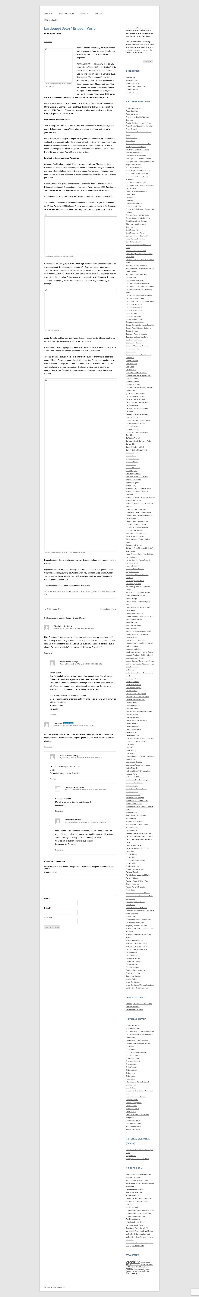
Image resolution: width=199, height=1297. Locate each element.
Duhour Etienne (131, 444)
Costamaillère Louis (133, 384)
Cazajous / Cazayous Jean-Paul (137, 346)
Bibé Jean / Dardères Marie (136, 224)
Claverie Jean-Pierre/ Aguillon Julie (138, 376)
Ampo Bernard (131, 129)
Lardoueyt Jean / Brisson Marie (137, 697)
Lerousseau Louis (132, 735)
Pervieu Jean (131, 863)
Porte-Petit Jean (132, 878)
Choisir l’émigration (133, 1207)
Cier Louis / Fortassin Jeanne (136, 373)
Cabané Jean (131, 277)
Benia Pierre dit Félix (133, 206)
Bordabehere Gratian (133, 242)
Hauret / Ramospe (132, 566)
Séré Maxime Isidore (133, 1126)
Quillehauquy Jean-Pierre (135, 902)
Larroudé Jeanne (132, 708)
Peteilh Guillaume (132, 866)
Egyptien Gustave (132, 459)
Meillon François (132, 786)
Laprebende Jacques (133, 688)
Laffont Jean (130, 670)
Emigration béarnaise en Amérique (138, 1213)
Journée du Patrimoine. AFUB (137, 1228)
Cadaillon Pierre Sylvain (134, 280)
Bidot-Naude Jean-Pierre (135, 233)
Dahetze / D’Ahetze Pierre (135, 399)
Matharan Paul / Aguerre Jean (137, 777)
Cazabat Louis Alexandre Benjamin (138, 1043)
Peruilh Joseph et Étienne (135, 860)
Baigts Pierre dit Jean (134, 165)
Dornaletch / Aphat (132, 426)
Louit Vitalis (130, 753)
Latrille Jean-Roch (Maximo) (136, 720)
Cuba (138, 1267)
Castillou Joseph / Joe (134, 340)
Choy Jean (130, 367)
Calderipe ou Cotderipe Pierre (137, 1040)
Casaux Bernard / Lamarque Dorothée (140, 325)
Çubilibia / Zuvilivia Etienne (135, 393)
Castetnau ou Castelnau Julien (137, 337)
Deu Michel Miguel (132, 1055)
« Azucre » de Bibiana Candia (137, 1180)
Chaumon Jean (131, 364)
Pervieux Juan (131, 1112)
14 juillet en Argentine (134, 1192)
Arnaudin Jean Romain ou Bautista (138, 144)
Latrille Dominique (132, 717)
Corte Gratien (131, 1049)
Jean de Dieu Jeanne (134, 625)
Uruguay (131, 1273)
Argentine (94, 591)
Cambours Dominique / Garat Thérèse (140, 286)
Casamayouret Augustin (134, 319)
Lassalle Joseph (132, 714)
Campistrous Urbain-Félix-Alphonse (139, 295)
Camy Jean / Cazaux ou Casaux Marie (140, 301)
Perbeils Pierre (131, 854)
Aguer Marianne (132, 114)
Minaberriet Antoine (133, 795)
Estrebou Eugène (132, 483)
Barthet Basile (131, 188)
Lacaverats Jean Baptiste (135, 658)
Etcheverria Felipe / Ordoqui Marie (138, 512)
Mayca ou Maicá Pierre (134, 783)
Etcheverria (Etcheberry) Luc (136, 509)
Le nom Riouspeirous (134, 729)
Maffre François (132, 768)
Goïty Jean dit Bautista (134, 545)
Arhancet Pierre (131, 138)
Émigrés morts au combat (135, 1216)
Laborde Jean (131, 1085)
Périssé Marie (131, 857)
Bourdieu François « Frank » (136, 266)
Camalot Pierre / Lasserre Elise (137, 283)
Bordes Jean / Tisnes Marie (136, 251)
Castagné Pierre (132, 331)
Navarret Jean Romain (134, 821)
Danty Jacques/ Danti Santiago (137, 402)
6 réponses (48, 42)
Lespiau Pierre (131, 744)
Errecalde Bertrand (133, 1061)
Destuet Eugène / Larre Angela (137, 414)
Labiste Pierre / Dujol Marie (136, 640)
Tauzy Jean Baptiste (133, 976)
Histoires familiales (66, 13)
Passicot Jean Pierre (133, 845)
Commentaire (50, 872)
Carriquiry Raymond (133, 316)
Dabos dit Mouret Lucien (135, 396)
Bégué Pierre (131, 197)
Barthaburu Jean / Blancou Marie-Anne (140, 185)
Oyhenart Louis (131, 830)
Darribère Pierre (132, 405)
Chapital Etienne (132, 361)
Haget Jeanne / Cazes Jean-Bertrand (139, 554)
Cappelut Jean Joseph (134, 307)
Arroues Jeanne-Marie (134, 153)
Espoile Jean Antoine (133, 480)
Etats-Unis (145, 1267)
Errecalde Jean (131, 1064)
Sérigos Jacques (132, 964)
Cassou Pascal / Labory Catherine (138, 328)
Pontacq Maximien (132, 872)
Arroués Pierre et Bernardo (136, 156)
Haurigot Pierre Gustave (135, 569)
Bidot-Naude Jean (53, 609)
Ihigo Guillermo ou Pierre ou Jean (138, 607)
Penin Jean (130, 851)
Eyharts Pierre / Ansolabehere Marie (139, 515)
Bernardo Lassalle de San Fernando (139, 1034)
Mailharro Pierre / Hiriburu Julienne (138, 771)
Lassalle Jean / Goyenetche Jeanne (139, 711)
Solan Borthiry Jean (133, 973)
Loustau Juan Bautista (134, 762)
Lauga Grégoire (108, 609)
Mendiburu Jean (132, 792)
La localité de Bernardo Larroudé (138, 1234)
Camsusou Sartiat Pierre (135, 298)
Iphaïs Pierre (130, 610)
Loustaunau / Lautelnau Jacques (138, 765)
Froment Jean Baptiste (134, 530)
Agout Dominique (132, 111)
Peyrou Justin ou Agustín (135, 869)
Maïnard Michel (131, 774)
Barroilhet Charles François (136, 182)
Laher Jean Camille (133, 679)
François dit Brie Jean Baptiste (137, 527)
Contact (98, 13)
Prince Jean (130, 890)
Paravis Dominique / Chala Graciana (139, 836)
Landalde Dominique (133, 685)
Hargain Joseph (132, 557)
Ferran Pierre (131, 518)
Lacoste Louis (131, 1088)
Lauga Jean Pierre (132, 726)
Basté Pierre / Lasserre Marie (136, 191)
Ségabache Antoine (133, 958)
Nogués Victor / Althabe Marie (137, 824)
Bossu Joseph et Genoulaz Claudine (139, 254)
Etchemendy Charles (133, 500)
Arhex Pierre (130, 141)
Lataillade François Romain (136, 1097)
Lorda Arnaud (131, 750)
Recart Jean (130, 905)
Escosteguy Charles (133, 474)
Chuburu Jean (131, 370)
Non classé (130, 92)
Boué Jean (130, 257)
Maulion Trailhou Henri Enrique (137, 780)
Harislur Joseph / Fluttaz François (138, 560)
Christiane (58, 723)
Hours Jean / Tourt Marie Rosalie (138, 593)
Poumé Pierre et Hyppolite (135, 887)
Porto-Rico (141, 1271)
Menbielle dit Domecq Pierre (136, 789)
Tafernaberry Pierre (133, 1129)
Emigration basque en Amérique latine (140, 1210)
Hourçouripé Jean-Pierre (135, 581)
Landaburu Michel (132, 682)
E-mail (47, 908)
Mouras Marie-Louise (134, 804)
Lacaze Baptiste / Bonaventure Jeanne (140, 661)
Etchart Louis (131, 486)
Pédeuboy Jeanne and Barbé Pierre (139, 1004)
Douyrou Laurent (132, 429)
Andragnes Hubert (132, 1028)
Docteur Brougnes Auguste (136, 423)
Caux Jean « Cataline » (134, 343)
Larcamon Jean (131, 691)
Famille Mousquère (133, 1219)
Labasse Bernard (132, 637)
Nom (47, 899)
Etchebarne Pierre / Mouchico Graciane (140, 497)
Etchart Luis (130, 1073)
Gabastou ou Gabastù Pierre (136, 533)
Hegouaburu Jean (132, 572)
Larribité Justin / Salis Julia (135, 700)
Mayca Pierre (131, 1156)
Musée (137, 1269)
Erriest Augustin (131, 471)
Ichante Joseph (131, 599)
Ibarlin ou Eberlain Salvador (136, 596)
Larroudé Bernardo (133, 705)
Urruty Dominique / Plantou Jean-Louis (140, 985)
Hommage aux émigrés (134, 1225)
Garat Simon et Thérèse (135, 536)
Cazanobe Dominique (134, 349)
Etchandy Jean (131, 1070)
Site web (48, 918)
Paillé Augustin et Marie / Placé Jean (139, 833)
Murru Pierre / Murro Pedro (136, 815)
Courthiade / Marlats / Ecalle (136, 1052)
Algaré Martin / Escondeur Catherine (139, 126)
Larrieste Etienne (132, 702)
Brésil (128, 1265)
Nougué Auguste (132, 827)
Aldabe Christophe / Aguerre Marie (138, 123)
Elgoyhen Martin (132, 462)
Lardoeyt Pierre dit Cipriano (136, 694)
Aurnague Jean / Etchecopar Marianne (140, 162)
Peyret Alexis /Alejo (133, 1120)
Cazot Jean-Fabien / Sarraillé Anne (138, 355)
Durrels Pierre (131, 456)
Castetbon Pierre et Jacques (136, 334)
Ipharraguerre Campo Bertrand (137, 1082)
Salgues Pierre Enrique (134, 940)
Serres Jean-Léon (132, 967)
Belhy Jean (130, 200)
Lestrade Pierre (131, 1106)
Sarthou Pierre (131, 955)
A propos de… (84, 13)
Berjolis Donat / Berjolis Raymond (138, 218)
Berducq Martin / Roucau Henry (137, 215)
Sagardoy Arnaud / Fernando (136, 926)
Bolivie (148, 1262)
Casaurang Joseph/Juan (135, 322)
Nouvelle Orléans (144, 1269)
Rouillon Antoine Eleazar (135, 923)
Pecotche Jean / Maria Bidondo (137, 848)
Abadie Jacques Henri (134, 108)
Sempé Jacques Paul (133, 961)
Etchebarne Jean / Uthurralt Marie (138, 489)
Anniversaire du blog (133, 1195)
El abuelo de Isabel (133, 1058)
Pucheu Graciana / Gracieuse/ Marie (139, 896)
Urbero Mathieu (131, 979)
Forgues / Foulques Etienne (136, 524)
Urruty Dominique (132, 982)
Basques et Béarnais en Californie (138, 1198)
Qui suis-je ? (48, 13)
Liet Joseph (130, 747)
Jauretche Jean (131, 622)
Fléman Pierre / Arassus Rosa (137, 521)
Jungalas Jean (131, 628)
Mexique (130, 1269)
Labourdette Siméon (133, 649)
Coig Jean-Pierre (132, 378)
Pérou (146, 1271)
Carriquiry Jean (131, 313)
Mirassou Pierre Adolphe (135, 798)
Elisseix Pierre (131, 465)
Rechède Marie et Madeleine (136, 908)
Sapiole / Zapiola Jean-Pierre (136, 949)
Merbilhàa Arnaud (132, 1109)
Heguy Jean (130, 1079)
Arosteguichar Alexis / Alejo (136, 147)
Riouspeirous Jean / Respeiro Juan (139, 920)
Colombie (133, 1267)
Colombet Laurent (132, 381)
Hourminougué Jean (133, 584)
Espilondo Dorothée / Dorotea (137, 477)
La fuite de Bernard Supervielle (137, 634)
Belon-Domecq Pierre (134, 203)
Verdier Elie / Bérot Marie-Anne (137, 988)
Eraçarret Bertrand (133, 468)
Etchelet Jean (131, 1076)
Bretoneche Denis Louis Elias (136, 274)
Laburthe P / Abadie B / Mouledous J (139, 655)
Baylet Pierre (130, 194)
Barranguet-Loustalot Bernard (137, 173)
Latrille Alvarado (132, 1100)
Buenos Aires (135, 1264)
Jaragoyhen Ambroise (134, 619)
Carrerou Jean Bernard (134, 310)
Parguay (135, 1271)
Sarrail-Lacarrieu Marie (134, 1010)
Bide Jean (129, 227)
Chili (128, 1266)
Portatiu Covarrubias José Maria (137, 875)
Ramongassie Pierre (133, 1123)
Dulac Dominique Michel (135, 447)
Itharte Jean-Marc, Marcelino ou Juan (139, 616)
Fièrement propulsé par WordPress (55, 1287)
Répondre (47, 653)
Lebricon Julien (131, 732)
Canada (150, 1265)
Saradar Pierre (131, 952)
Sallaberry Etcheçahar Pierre (136, 943)
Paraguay (129, 1271)
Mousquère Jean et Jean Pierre (137, 1159)
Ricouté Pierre (131, 917)
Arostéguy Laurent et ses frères (137, 150)
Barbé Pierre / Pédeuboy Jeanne (138, 170)
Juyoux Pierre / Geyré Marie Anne (138, 631)
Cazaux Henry (131, 352)
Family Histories (132, 80)
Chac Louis (130, 358)
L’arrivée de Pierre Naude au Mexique (140, 1231)
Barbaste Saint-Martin (134, 167)
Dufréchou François (133, 438)
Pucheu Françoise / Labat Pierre (138, 893)
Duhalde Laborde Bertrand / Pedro (138, 441)
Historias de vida (132, 89)
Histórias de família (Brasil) (136, 86)
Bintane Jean (131, 1037)
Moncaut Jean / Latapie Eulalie (137, 801)
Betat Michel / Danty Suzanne (137, 221)
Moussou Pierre (132, 813)
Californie (143, 1264)
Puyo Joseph (130, 899)
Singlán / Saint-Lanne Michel (136, 970)
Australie (143, 1262)
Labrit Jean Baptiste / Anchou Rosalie (139, 652)
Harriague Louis (132, 563)
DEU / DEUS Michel (133, 417)
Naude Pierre (131, 818)
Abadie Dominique (132, 1025)
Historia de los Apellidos (134, 1222)
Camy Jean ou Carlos (134, 304)
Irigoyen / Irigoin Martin (134, 613)
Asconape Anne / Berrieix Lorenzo (138, 159)
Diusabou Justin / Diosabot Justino (138, 420)
